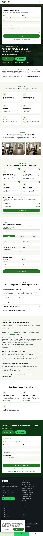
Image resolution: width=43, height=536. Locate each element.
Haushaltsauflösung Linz (26, 484)
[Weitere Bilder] (40, 148)
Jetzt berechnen (22, 271)
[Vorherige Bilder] (2, 148)
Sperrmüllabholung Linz (26, 498)
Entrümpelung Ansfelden (6, 510)
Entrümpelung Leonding (6, 506)
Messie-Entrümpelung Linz (27, 488)
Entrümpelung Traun (5, 508)
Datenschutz (37, 530)
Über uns (24, 506)
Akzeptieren (18, 529)
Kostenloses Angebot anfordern (22, 36)
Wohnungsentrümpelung (25, 344)
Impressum (32, 530)
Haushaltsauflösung (6, 346)
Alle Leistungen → (25, 500)
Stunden (34, 236)
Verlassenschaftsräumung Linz (28, 486)
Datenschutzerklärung (16, 526)
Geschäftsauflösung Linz (26, 496)
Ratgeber (24, 514)
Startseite (3, 46)
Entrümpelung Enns (5, 512)
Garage (19, 333)
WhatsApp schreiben (9, 498)
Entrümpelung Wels (5, 514)
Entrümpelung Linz (6, 374)
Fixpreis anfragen (20, 210)
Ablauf (23, 508)
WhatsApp (21, 58)
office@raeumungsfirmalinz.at (9, 492)
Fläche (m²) (9, 236)
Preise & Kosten (25, 510)
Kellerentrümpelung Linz (26, 490)
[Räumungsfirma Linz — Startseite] (6, 2)
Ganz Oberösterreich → (6, 518)
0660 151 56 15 (9, 58)
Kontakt (23, 516)
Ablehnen (7, 529)
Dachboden (12, 333)
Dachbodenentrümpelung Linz (28, 492)
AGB (40, 530)
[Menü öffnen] (40, 2)
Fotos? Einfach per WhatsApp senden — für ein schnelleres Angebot (22, 471)
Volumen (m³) (22, 236)
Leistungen (8, 46)
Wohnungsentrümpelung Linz (27, 482)
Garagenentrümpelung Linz (27, 494)
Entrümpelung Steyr (5, 516)
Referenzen (24, 512)
